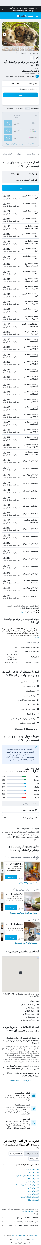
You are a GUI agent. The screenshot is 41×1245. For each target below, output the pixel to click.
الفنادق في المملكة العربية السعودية (27, 1175)
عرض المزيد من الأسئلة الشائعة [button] (20, 1080)
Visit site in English (19, 10)
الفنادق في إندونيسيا (32, 1181)
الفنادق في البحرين (32, 1188)
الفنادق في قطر (33, 1172)
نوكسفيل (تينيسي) (18, 1239)
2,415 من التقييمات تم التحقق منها (18, 76)
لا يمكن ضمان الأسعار (29, 1211)
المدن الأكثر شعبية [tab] (16, 1153)
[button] (2, 9)
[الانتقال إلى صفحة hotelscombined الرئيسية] (25, 16)
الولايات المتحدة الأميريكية (19, 1235)
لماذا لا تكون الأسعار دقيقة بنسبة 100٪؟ (23, 1225)
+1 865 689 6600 (32, 73)
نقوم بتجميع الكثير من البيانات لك (26, 1221)
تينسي (31, 1239)
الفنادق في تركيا (33, 1178)
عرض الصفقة (11, 877)
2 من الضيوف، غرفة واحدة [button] (27, 89)
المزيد (37, 637)
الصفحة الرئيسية (33, 1235)
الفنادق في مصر (33, 1191)
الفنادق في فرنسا (33, 1194)
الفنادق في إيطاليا (33, 1200)
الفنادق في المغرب (32, 1169)
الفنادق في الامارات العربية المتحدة (27, 1184)
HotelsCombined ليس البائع (27, 1217)
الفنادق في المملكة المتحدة (30, 1197)
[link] (27, 882)
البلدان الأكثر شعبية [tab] (31, 1153)
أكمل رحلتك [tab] (34, 1158)
